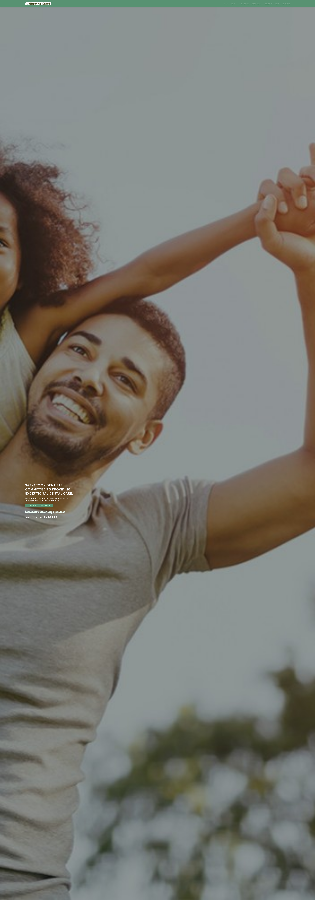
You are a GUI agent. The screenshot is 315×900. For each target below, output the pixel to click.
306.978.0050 (50, 517)
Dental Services (244, 4)
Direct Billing (256, 4)
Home (38, 3)
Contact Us (286, 4)
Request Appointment (272, 4)
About (233, 4)
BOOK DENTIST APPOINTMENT (39, 505)
